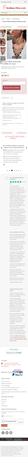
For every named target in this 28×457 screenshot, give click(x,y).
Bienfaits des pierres (6, 383)
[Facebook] (3, 432)
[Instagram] (11, 432)
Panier (2, 403)
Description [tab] (5, 98)
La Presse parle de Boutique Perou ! (10, 387)
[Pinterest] (7, 432)
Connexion (3, 399)
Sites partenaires (18, 438)
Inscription (4, 425)
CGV (2, 438)
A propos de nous (5, 381)
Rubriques (4, 13)
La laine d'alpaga (5, 385)
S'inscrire (3, 401)
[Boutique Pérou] (14, 7)
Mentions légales (8, 438)
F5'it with (24, 440)
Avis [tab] (12, 98)
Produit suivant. (23, 26)
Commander (4, 405)
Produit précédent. (6, 26)
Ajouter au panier (12, 88)
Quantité (5, 80)
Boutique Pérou (6, 2)
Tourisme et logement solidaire (9, 389)
